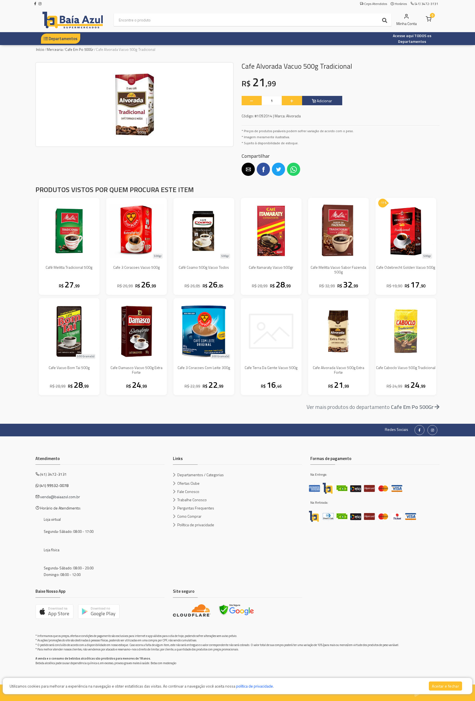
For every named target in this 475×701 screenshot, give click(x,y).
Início (40, 49)
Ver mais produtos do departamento (369, 407)
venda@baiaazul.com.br (60, 497)
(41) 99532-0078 (54, 485)
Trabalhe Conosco (192, 500)
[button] (248, 169)
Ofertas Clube (188, 483)
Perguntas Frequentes (195, 508)
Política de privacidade (195, 525)
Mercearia (55, 49)
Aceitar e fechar (445, 686)
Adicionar (324, 101)
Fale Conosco (188, 491)
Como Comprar (189, 516)
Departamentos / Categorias (200, 475)
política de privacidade (254, 686)
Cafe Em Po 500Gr (79, 49)
